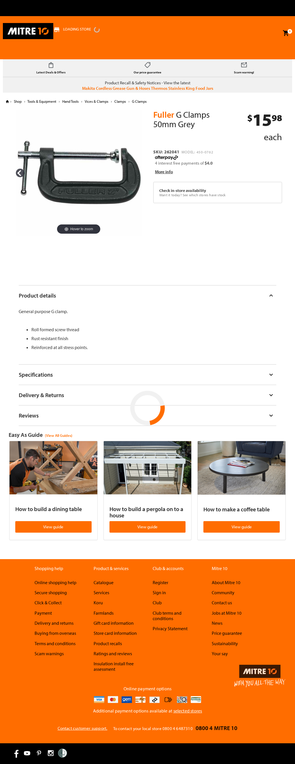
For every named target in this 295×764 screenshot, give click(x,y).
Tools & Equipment (42, 101)
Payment (43, 613)
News (217, 623)
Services (101, 592)
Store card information (115, 633)
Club (157, 602)
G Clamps (139, 101)
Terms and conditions (55, 643)
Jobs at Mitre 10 (226, 613)
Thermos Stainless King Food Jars (182, 88)
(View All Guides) (58, 435)
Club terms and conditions (167, 615)
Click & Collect (48, 602)
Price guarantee (227, 633)
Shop (17, 101)
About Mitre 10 (226, 582)
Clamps (120, 101)
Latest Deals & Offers (51, 72)
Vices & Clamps (96, 101)
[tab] (148, 295)
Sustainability (225, 643)
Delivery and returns (54, 623)
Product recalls (108, 643)
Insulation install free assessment (114, 666)
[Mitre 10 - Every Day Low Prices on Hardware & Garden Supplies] (28, 31)
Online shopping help (55, 582)
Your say (220, 653)
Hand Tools (70, 101)
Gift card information (114, 623)
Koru (98, 602)
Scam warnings (49, 653)
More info (164, 171)
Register (160, 582)
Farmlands (104, 613)
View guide (53, 526)
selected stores (187, 711)
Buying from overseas (55, 633)
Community (223, 592)
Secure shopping (51, 592)
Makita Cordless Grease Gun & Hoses (116, 88)
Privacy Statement (170, 628)
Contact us (222, 602)
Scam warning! (244, 72)
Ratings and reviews (113, 653)
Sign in (159, 592)
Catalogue (104, 582)
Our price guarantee (147, 72)
